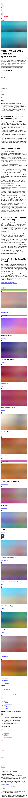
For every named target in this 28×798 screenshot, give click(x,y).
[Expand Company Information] (2, 698)
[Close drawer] (2, 15)
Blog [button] (5, 705)
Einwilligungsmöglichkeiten (10, 723)
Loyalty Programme (9, 706)
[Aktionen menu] (2, 4)
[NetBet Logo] (4, 17)
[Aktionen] (1, 4)
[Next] (4, 288)
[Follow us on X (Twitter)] (4, 685)
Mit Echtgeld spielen (17, 67)
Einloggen (6, 708)
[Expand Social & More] (2, 730)
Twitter (5, 734)
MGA (7, 784)
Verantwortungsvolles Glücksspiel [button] (12, 720)
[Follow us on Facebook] (3, 685)
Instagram (6, 735)
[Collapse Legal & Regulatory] (2, 715)
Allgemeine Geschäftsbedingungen (9, 772)
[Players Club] (14, 11)
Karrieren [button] (6, 702)
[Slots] (14, 7)
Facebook (6, 733)
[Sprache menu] (1, 13)
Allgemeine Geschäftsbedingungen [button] (12, 717)
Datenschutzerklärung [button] (9, 719)
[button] (1, 291)
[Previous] (2, 288)
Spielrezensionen (8, 737)
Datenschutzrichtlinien (19, 773)
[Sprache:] (3, 13)
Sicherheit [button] (6, 721)
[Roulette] (14, 9)
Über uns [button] (6, 701)
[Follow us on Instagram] (1, 685)
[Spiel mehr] (3, 6)
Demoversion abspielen (6, 67)
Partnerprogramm (8, 704)
